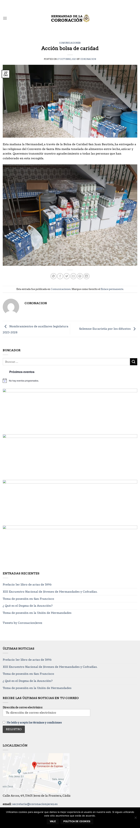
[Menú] (5, 18)
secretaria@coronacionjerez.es (35, 804)
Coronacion (88, 59)
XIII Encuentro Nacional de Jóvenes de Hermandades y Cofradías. (50, 591)
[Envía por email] (73, 276)
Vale (53, 821)
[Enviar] (133, 361)
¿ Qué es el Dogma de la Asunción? (27, 605)
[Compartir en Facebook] (60, 276)
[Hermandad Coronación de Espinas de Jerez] (70, 18)
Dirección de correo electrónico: (23, 707)
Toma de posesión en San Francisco (28, 598)
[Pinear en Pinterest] (80, 276)
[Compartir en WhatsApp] (53, 276)
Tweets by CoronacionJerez (22, 623)
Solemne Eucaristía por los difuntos (105, 328)
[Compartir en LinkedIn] (86, 276)
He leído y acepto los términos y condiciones (34, 722)
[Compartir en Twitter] (67, 276)
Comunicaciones (70, 43)
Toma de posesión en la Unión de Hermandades (37, 613)
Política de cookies (76, 821)
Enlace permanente (112, 289)
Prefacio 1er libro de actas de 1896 (27, 584)
